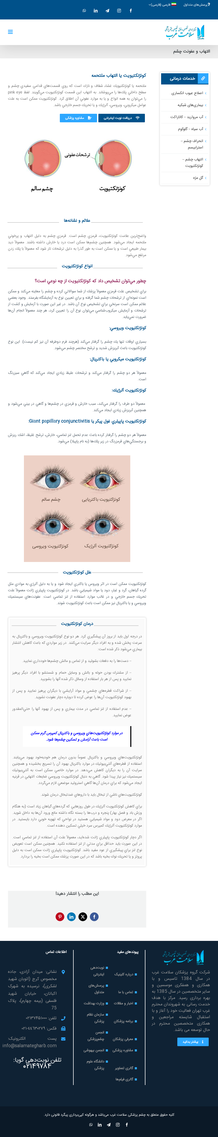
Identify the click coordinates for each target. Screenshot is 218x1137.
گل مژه (198, 178)
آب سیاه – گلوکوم (190, 129)
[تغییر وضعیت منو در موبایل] (11, 32)
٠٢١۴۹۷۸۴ (37, 1067)
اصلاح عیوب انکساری (187, 93)
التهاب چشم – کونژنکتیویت (192, 162)
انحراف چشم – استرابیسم (192, 144)
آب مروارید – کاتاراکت (186, 117)
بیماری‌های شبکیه (190, 105)
